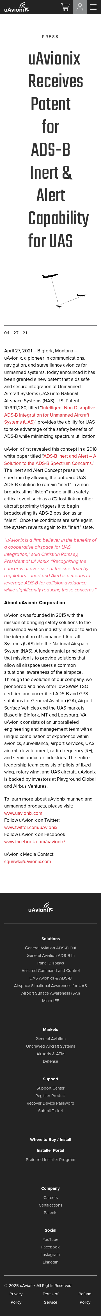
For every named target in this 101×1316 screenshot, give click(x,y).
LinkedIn (50, 1262)
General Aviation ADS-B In (51, 955)
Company (50, 1188)
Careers (50, 1197)
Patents (50, 1212)
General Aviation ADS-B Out (50, 947)
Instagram (51, 1254)
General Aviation (51, 1038)
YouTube (50, 1239)
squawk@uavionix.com (27, 861)
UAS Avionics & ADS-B (50, 978)
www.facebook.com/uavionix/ (34, 841)
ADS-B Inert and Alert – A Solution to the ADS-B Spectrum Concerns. (50, 460)
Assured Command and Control (51, 970)
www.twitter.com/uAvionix (30, 827)
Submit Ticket (50, 1110)
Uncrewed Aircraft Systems (50, 1046)
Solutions (51, 939)
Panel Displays (50, 963)
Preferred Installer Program (50, 1159)
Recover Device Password (50, 1103)
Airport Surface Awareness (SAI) (50, 993)
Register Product (50, 1095)
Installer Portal (50, 1150)
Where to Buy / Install (50, 1139)
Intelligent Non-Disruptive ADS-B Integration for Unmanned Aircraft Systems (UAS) (49, 415)
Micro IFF (50, 1000)
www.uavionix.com (23, 813)
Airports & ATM (50, 1053)
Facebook (50, 1247)
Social (50, 1230)
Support (50, 1079)
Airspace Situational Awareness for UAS (50, 985)
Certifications (50, 1205)
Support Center (50, 1088)
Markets (50, 1029)
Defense (50, 1061)
